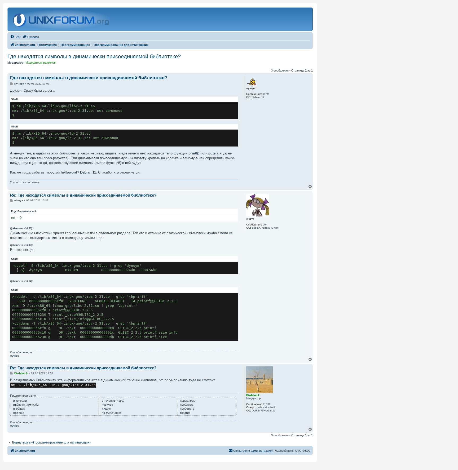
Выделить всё (27, 211)
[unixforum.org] (61, 19)
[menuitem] (15, 37)
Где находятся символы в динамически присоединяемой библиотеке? (94, 56)
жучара (14, 355)
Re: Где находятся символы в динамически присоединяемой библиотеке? (83, 195)
